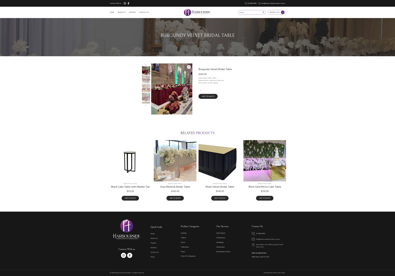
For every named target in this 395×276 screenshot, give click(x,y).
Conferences (220, 238)
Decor (183, 242)
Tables (183, 238)
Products (121, 12)
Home (112, 12)
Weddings (220, 242)
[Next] (146, 104)
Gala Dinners (220, 233)
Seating (183, 233)
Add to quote (208, 96)
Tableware (185, 247)
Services (132, 12)
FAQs (152, 257)
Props (183, 252)
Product (153, 243)
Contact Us (144, 12)
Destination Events (223, 252)
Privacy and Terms (279, 273)
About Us (154, 238)
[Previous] (146, 64)
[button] (189, 67)
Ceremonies (220, 247)
